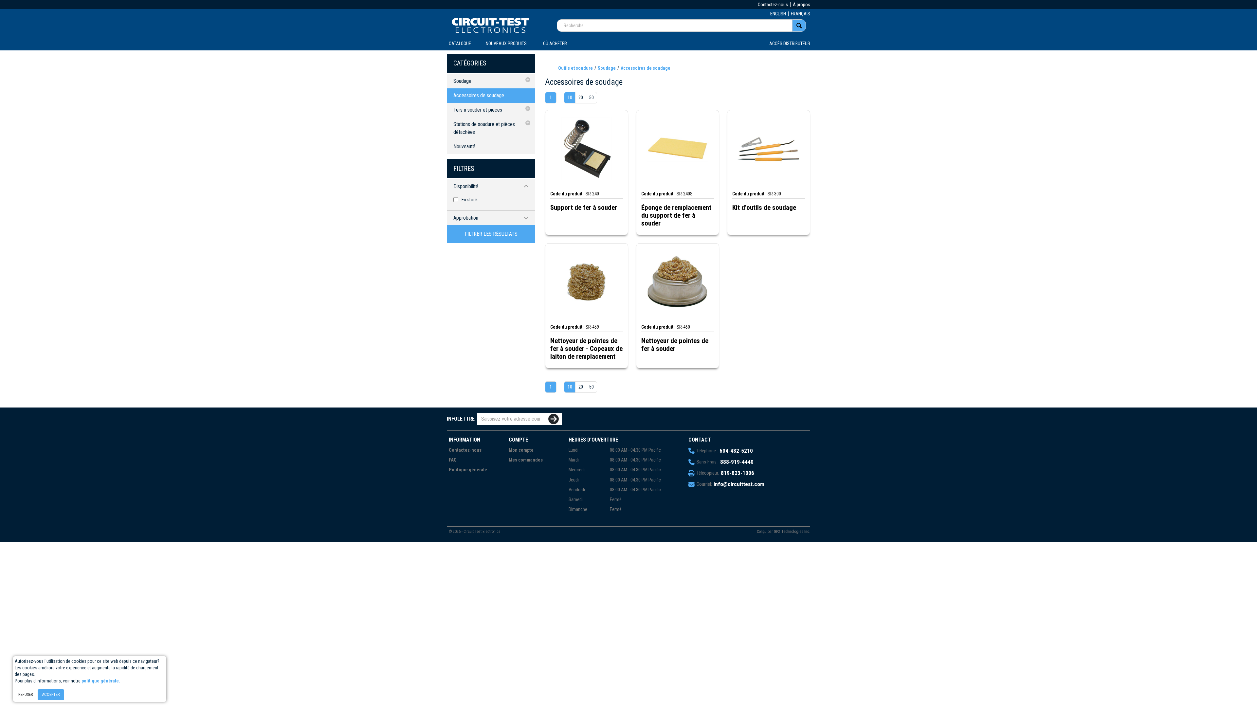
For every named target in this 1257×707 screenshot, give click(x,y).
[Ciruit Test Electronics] (490, 25)
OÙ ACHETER (555, 43)
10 (570, 97)
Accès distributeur (789, 43)
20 (580, 97)
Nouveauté (464, 146)
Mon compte (521, 450)
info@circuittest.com (739, 484)
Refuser (25, 694)
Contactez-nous (773, 4)
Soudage (462, 81)
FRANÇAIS (800, 13)
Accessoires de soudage (478, 95)
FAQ (453, 460)
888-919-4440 (737, 462)
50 (591, 97)
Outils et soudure (575, 68)
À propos (801, 4)
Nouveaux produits (506, 43)
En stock (470, 199)
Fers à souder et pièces (477, 110)
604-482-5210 (736, 450)
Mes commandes (526, 460)
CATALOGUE (460, 43)
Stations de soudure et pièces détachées (484, 128)
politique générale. (101, 680)
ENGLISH (778, 13)
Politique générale (468, 470)
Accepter (51, 694)
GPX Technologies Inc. (792, 531)
